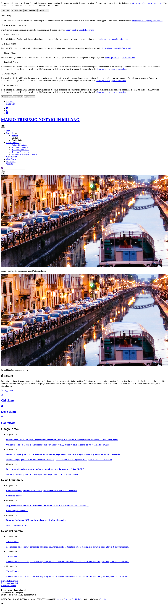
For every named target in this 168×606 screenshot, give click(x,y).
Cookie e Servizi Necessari (15, 25)
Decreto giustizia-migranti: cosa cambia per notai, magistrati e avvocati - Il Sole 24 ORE (45, 469)
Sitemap (58, 599)
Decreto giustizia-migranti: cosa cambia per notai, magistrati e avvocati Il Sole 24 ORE (42, 474)
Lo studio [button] (10, 133)
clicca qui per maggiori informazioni (115, 39)
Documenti (10, 161)
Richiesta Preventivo (20, 152)
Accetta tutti (6, 97)
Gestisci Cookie (30, 10)
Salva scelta (29, 97)
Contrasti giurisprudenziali (17, 510)
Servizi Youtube (10, 44)
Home (8, 131)
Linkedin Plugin (11, 85)
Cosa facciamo (12, 157)
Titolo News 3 (12, 571)
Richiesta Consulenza (20, 150)
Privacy (67, 599)
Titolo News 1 (12, 541)
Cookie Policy (77, 599)
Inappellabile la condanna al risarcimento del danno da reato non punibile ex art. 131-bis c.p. (47, 505)
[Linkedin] (7, 113)
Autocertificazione (19, 145)
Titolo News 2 (12, 556)
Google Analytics (11, 34)
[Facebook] (7, 108)
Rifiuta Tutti (43, 10)
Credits (103, 599)
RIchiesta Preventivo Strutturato (25, 154)
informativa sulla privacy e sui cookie (147, 3)
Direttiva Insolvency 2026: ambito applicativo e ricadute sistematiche (36, 520)
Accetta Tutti (17, 10)
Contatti (9, 164)
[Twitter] (7, 111)
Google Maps (9, 53)
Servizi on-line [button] (12, 142)
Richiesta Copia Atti (20, 147)
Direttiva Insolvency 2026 (17, 525)
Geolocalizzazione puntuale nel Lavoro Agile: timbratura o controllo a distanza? (41, 491)
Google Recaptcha (86, 30)
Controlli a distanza (14, 496)
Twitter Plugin (10, 74)
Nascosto (5, 10)
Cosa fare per (11, 159)
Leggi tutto (8, 390)
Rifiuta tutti (18, 97)
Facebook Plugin (11, 62)
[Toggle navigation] (3, 126)
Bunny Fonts (71, 30)
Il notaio (15, 135)
